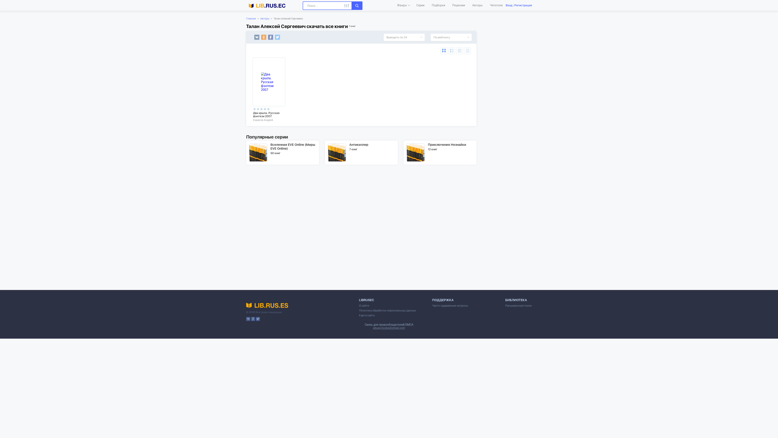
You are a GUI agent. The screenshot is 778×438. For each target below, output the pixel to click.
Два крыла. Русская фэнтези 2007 (266, 114)
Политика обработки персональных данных (387, 310)
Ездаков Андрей (263, 119)
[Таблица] (443, 50)
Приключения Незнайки (447, 145)
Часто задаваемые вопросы (450, 305)
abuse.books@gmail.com (389, 328)
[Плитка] (459, 50)
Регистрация (523, 5)
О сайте (364, 305)
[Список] (451, 50)
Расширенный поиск (518, 305)
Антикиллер (358, 145)
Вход (509, 5)
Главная (251, 18)
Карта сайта (367, 315)
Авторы (264, 18)
